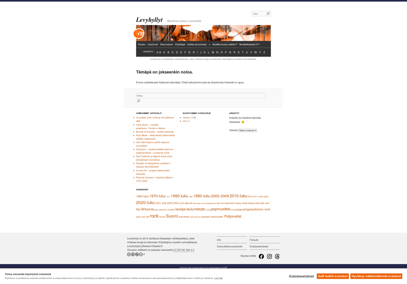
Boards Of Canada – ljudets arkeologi (155, 131)
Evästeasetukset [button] (259, 246)
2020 (266, 196)
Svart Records (195, 216)
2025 (182, 203)
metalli (207, 209)
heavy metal (241, 203)
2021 (158, 203)
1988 (191, 196)
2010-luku (238, 195)
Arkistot (233, 130)
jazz (156, 209)
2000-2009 (220, 195)
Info (184, 121)
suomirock (184, 216)
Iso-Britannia (145, 209)
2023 (170, 203)
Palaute (254, 240)
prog (233, 209)
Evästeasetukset (301, 276)
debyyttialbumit (210, 203)
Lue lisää (218, 278)
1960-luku (142, 196)
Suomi (172, 216)
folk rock (220, 203)
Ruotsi (162, 216)
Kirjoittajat (180, 44)
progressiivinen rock (256, 209)
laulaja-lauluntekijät (190, 208)
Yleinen (186, 117)
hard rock (229, 203)
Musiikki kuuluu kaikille (224, 44)
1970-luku (157, 195)
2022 (164, 203)
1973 (168, 196)
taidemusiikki (216, 216)
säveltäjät (205, 216)
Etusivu (142, 44)
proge (239, 209)
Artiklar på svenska (197, 44)
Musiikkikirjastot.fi (248, 44)
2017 (256, 196)
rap (147, 216)
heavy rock (253, 203)
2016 (250, 196)
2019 (261, 196)
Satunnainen (166, 44)
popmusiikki (220, 208)
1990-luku (201, 195)
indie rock (264, 203)
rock (154, 215)
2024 (176, 203)
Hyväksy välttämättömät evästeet (376, 276)
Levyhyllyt (149, 19)
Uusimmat (153, 44)
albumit (188, 203)
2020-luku (145, 202)
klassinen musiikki (167, 209)
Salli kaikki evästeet (333, 276)
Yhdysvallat (232, 216)
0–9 (159, 52)
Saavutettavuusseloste (229, 246)
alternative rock (198, 203)
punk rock (140, 216)
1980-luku (179, 195)
